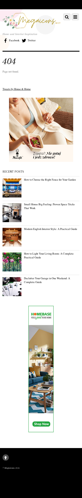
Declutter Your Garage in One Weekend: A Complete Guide (47, 280)
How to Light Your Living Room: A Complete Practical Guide (49, 255)
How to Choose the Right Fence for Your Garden (50, 179)
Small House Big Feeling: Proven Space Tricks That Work (49, 206)
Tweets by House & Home (17, 89)
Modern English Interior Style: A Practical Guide (50, 229)
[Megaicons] (32, 26)
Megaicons (9, 468)
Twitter (31, 40)
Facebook (13, 40)
